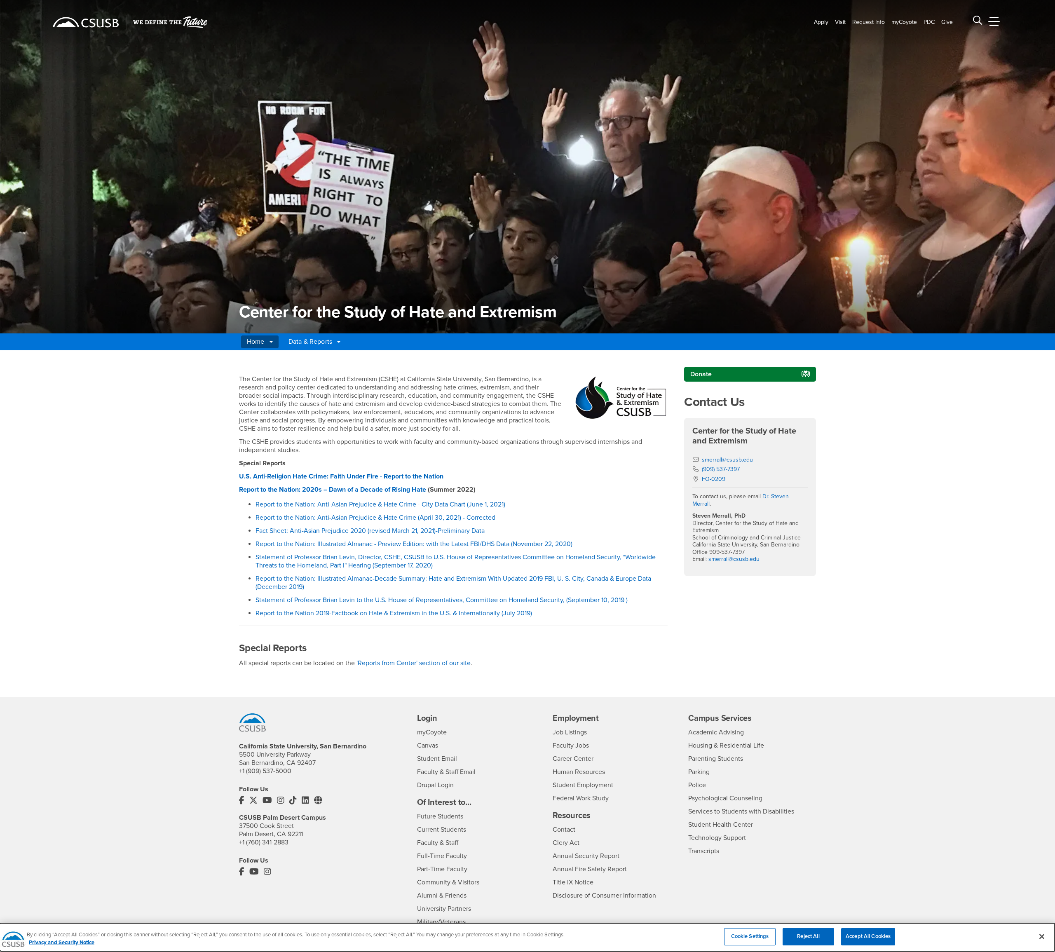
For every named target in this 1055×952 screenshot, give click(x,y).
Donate (701, 374)
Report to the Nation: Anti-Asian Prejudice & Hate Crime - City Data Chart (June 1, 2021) (380, 504)
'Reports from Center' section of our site (413, 663)
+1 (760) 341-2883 (263, 842)
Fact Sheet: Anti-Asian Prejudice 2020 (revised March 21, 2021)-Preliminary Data (370, 531)
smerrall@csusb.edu (727, 459)
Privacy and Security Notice (61, 943)
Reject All (808, 936)
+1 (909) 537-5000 (265, 771)
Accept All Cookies (868, 936)
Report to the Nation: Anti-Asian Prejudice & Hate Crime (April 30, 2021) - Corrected (375, 518)
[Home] (86, 22)
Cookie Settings (750, 936)
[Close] (1042, 936)
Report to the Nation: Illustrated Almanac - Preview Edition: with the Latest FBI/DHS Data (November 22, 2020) (414, 544)
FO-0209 (713, 479)
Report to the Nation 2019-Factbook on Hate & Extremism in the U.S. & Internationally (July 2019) (394, 613)
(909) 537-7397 (721, 469)
